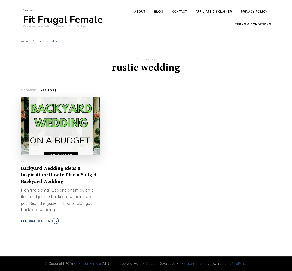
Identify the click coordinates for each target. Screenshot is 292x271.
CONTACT (179, 11)
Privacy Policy (254, 11)
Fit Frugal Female (63, 19)
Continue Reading (35, 221)
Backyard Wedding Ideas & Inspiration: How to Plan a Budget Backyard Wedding (59, 175)
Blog (24, 161)
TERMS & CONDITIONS (253, 24)
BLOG (158, 11)
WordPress (238, 263)
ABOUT (139, 11)
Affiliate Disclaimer (214, 11)
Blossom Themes (194, 263)
